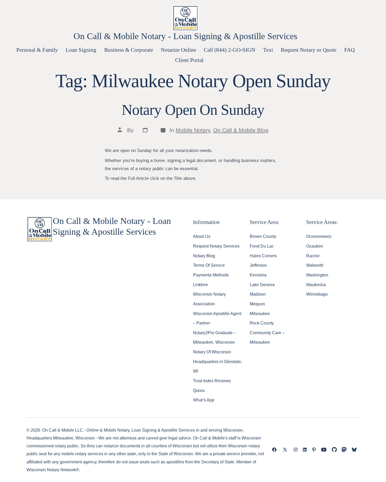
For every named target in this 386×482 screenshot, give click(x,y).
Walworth (315, 265)
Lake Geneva (262, 284)
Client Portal (189, 60)
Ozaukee (314, 246)
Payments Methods (211, 275)
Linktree (200, 284)
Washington (317, 275)
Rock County (262, 323)
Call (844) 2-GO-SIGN (229, 50)
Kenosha (258, 275)
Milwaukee (260, 313)
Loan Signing (81, 50)
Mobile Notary (193, 130)
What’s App (203, 399)
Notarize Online (178, 50)
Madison (258, 294)
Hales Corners (263, 255)
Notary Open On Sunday (193, 110)
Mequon (257, 303)
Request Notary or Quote (308, 50)
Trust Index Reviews (212, 380)
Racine (313, 255)
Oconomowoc (319, 236)
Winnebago (317, 294)
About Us (201, 236)
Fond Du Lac (262, 246)
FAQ (349, 50)
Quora (199, 390)
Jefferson (258, 265)
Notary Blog (204, 255)
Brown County (263, 236)
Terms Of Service (209, 265)
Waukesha (316, 284)
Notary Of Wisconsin (212, 351)
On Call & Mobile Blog (240, 130)
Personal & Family (37, 50)
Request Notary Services (216, 246)
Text (268, 50)
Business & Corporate (128, 50)
